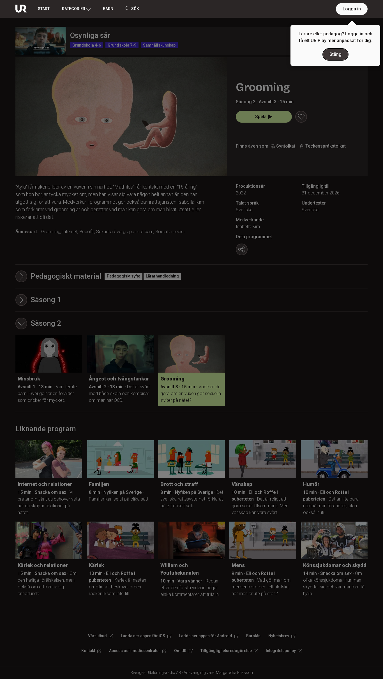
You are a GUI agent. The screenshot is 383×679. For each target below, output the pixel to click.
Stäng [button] (335, 54)
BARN (108, 8)
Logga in (352, 9)
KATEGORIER (73, 8)
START (44, 8)
